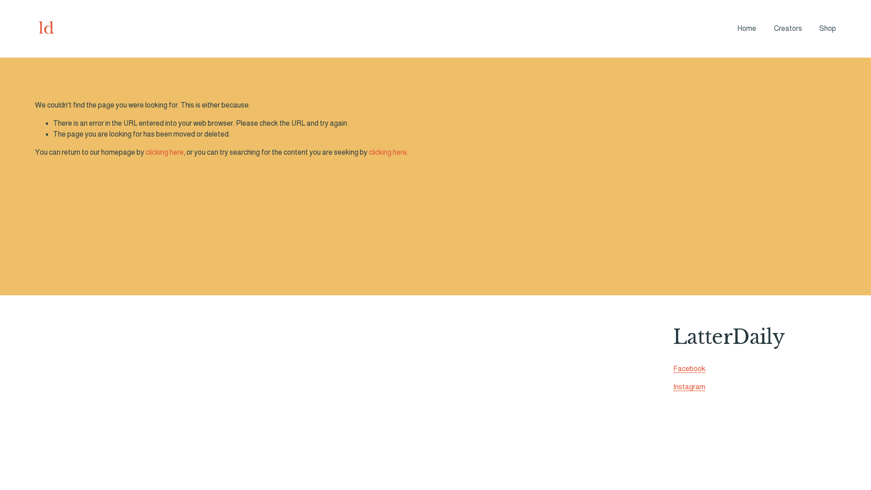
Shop (827, 28)
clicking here (165, 152)
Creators (788, 28)
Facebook (689, 368)
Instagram (689, 387)
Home (746, 28)
